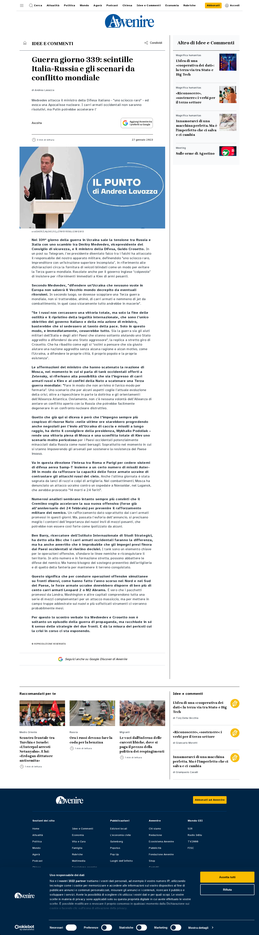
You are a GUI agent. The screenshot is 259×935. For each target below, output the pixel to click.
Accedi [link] (234, 5)
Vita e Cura (79, 841)
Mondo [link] (84, 5)
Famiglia (77, 848)
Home (35, 828)
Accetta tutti (227, 877)
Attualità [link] (53, 5)
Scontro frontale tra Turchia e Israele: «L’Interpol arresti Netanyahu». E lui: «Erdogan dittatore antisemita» (37, 749)
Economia (78, 835)
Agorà (36, 854)
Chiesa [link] (127, 5)
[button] (22, 5)
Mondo (36, 848)
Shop (152, 860)
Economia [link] (172, 5)
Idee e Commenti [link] (149, 5)
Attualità (37, 835)
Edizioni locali (118, 828)
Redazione (155, 835)
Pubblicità (155, 848)
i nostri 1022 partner (71, 881)
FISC (191, 848)
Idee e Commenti (82, 828)
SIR (190, 828)
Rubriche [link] (189, 5)
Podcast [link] (112, 5)
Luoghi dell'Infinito (121, 860)
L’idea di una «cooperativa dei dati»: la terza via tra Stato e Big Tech (195, 68)
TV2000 (193, 841)
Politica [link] (69, 5)
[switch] (106, 927)
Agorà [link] (97, 5)
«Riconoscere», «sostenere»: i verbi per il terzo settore (195, 97)
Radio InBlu (195, 835)
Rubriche (77, 854)
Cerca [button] (38, 5)
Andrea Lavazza (44, 90)
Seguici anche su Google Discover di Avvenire (96, 659)
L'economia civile (120, 835)
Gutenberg (116, 841)
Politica (37, 841)
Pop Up (114, 854)
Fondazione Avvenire (161, 854)
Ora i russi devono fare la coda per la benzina (91, 740)
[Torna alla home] (25, 43)
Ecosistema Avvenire (161, 841)
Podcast (37, 860)
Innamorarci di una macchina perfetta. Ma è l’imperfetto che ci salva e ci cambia (196, 128)
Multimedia (79, 860)
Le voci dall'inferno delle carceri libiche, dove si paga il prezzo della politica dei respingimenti (142, 744)
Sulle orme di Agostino (195, 153)
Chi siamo (155, 828)
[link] (213, 5)
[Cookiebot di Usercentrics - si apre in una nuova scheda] (24, 927)
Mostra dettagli (198, 927)
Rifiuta (227, 889)
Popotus (115, 848)
